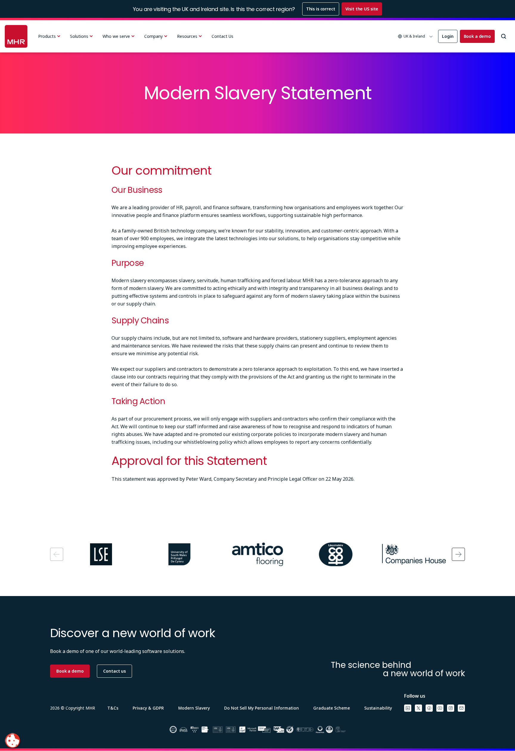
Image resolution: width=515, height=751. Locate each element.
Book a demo (477, 36)
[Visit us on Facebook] (429, 708)
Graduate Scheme (331, 708)
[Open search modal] (503, 36)
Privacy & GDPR (148, 708)
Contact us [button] (114, 671)
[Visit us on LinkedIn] (407, 708)
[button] (415, 36)
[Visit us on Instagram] (450, 708)
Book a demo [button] (69, 671)
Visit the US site (362, 9)
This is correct (320, 9)
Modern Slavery (194, 708)
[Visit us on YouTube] (439, 708)
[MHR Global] (16, 36)
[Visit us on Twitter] (418, 708)
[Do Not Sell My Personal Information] (12, 740)
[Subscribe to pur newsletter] (461, 708)
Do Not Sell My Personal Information (261, 708)
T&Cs (112, 708)
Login (447, 36)
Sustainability (378, 708)
